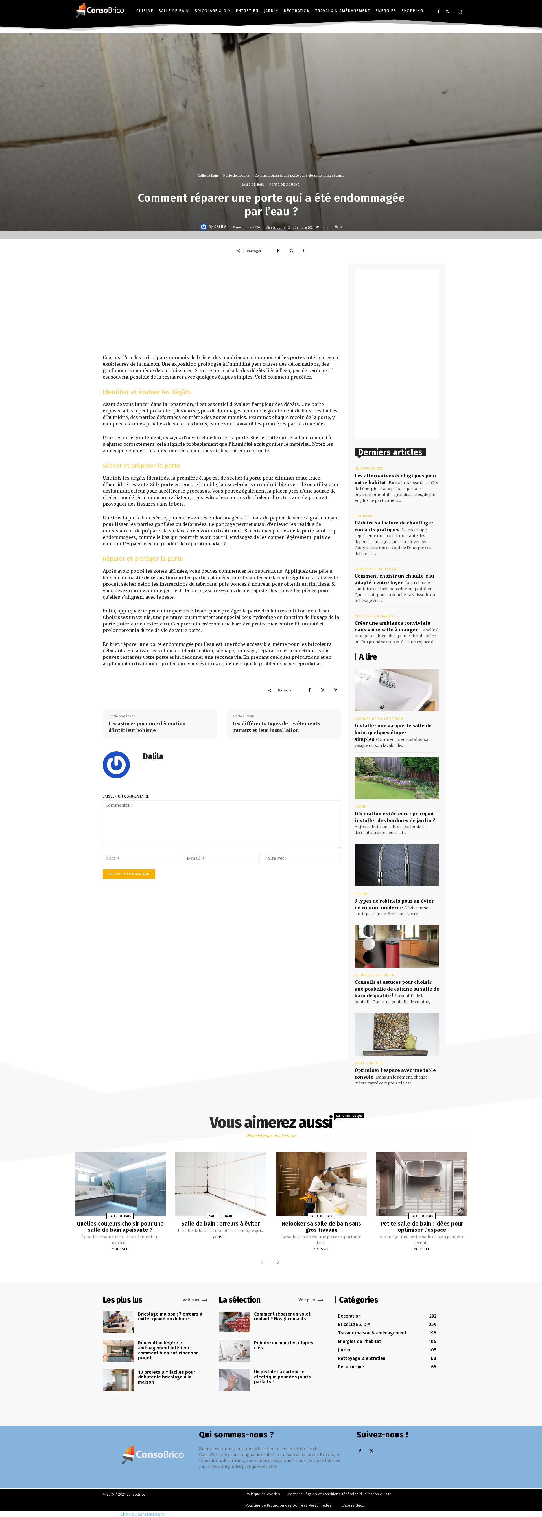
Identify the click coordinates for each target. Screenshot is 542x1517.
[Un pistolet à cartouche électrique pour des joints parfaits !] (234, 1380)
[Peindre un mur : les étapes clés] (234, 1351)
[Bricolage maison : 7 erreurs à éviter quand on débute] (118, 1322)
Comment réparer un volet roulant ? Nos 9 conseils (282, 1316)
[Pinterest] (304, 250)
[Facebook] (439, 11)
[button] (459, 11)
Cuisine (361, 894)
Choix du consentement (142, 1514)
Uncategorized (369, 469)
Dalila (220, 227)
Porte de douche (236, 175)
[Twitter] (447, 11)
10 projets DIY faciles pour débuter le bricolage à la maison (166, 1377)
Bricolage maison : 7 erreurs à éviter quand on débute (170, 1316)
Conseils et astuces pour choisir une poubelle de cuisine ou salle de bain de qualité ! (397, 988)
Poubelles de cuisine (375, 975)
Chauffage (365, 516)
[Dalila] (204, 226)
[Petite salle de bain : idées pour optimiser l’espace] (421, 1184)
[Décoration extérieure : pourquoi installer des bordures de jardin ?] (397, 778)
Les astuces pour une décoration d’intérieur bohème (147, 727)
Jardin (361, 807)
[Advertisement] (222, 308)
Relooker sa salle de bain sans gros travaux (321, 1226)
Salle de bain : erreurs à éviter (220, 1223)
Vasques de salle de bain (379, 719)
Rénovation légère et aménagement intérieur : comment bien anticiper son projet (168, 1350)
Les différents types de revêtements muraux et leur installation (276, 727)
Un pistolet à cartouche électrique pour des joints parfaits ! (282, 1376)
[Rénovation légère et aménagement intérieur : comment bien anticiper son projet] (118, 1351)
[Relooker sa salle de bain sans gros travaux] (321, 1184)
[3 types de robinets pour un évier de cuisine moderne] (397, 865)
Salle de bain (208, 175)
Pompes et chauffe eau (377, 569)
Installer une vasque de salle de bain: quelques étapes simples (393, 732)
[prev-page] (263, 1262)
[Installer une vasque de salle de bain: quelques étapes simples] (397, 690)
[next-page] (276, 1262)
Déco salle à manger (375, 616)
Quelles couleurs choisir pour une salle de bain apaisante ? (120, 1226)
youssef (120, 1249)
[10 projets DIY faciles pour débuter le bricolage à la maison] (118, 1380)
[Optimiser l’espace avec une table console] (397, 1034)
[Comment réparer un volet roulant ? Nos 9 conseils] (234, 1322)
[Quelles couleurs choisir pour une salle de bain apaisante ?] (120, 1184)
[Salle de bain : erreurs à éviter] (220, 1184)
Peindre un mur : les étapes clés (283, 1345)
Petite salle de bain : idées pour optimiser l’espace (422, 1226)
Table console (369, 1063)
